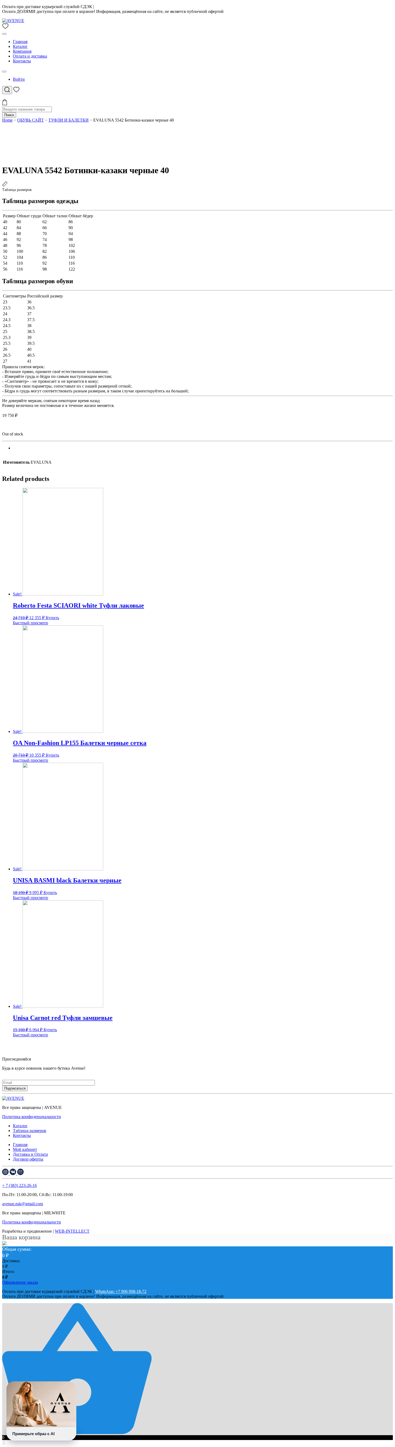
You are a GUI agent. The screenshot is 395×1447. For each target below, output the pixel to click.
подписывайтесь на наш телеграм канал (39, 1073)
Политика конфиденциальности (31, 1116)
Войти (19, 79)
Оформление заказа (20, 1282)
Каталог (20, 46)
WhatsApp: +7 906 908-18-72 (120, 6)
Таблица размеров (29, 1130)
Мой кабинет (25, 1149)
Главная (20, 41)
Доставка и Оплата (30, 1154)
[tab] (203, 448)
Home (7, 120)
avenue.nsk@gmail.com (22, 1203)
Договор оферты (28, 1159)
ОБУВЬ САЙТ (30, 120)
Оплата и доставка (30, 56)
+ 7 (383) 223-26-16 (19, 1185)
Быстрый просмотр (30, 622)
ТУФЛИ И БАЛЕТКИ (68, 120)
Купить (52, 617)
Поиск (9, 115)
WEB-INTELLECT (72, 1231)
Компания (22, 51)
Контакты (22, 61)
